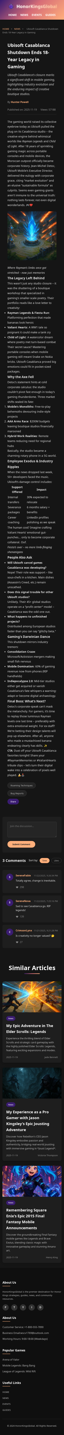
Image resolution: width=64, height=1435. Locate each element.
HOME (12, 15)
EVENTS (37, 15)
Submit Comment (21, 844)
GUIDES (50, 15)
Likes (56, 860)
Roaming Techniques (22, 785)
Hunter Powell (20, 102)
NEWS (24, 15)
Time (44, 860)
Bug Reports (17, 793)
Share (13, 801)
